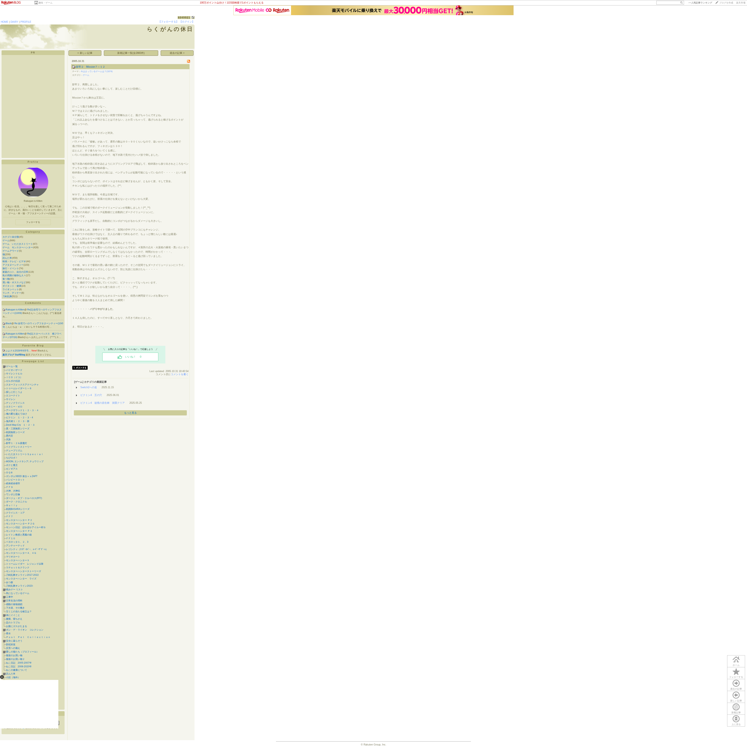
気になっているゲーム (17, 593)
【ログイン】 (187, 21)
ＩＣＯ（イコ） (14, 377)
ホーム (736, 665)
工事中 (9, 597)
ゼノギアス (12, 468)
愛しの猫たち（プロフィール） (22, 651)
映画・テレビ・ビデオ (14, 261)
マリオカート (13, 556)
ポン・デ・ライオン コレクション (24, 629)
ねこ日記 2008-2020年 (19, 666)
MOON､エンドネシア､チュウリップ (25, 461)
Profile (33, 162)
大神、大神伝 (13, 490)
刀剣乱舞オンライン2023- (19, 585)
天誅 (8, 439)
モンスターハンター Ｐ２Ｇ (20, 523)
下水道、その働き (15, 607)
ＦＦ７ (9, 516)
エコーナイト (13, 395)
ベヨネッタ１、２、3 (17, 542)
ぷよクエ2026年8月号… (18, 350)
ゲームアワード (11, 251)
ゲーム (6, 240)
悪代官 (9, 435)
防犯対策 (10, 644)
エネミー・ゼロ (14, 406)
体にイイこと (13, 615)
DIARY (14, 21)
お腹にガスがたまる (16, 626)
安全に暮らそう (14, 640)
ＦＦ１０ (10, 538)
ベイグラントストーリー (19, 447)
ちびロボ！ (12, 457)
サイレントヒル (14, 373)
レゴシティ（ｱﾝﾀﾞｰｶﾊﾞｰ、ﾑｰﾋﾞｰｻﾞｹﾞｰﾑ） (27, 549)
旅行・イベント (11, 268)
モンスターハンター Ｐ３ (19, 531)
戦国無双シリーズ (15, 432)
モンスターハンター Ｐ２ (19, 520)
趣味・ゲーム (46, 2)
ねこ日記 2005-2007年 (19, 662)
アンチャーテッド (15, 545)
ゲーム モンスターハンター (18, 247)
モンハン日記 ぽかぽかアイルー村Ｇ (26, 527)
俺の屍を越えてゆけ (16, 413)
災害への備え (13, 648)
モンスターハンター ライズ (21, 578)
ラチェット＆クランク (17, 567)
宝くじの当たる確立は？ (19, 611)
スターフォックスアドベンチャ (22, 384)
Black (8, 323)
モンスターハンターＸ (17, 560)
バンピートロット (15, 479)
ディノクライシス (15, 403)
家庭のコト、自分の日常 (15, 272)
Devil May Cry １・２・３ (20, 425)
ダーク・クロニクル (16, 501)
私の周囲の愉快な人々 (14, 275)
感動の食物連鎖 (14, 604)
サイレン (10, 399)
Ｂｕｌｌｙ (12, 505)
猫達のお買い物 (14, 655)
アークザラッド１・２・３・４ (22, 410)
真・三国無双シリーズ (17, 428)
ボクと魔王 (12, 465)
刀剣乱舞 (7, 296)
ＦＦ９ (9, 487)
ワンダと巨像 (13, 494)
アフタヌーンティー (13, 265)
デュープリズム (14, 450)
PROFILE (25, 21)
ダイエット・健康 (12, 286)
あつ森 (9, 582)
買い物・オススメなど (14, 282)
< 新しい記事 (84, 53)
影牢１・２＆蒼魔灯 (16, 443)
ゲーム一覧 (12, 366)
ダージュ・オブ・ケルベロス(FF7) (24, 498)
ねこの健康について (16, 670)
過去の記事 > (177, 53)
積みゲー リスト (14, 589)
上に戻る (736, 724)
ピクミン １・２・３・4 (19, 417)
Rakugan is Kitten (15, 309)
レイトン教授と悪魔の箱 (19, 534)
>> (700, 2)
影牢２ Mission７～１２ (90, 66)
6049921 (184, 17)
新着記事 (736, 712)
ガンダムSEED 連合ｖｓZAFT (21, 476)
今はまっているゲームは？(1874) (97, 71)
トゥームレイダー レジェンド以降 (24, 564)
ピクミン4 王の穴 (91, 395)
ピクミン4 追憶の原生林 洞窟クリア (102, 402)
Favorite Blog (33, 345)
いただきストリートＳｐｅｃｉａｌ (24, 454)
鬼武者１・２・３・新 (17, 421)
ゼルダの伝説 (13, 381)
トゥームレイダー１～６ (19, 388)
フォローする (736, 677)
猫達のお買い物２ (15, 659)
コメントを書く (180, 374)
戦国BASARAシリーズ (18, 509)
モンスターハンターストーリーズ (23, 571)
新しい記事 (736, 700)
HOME (4, 21)
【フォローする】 (168, 21)
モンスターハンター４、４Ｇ (21, 553)
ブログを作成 (726, 2)
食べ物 (6, 279)
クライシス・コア (15, 512)
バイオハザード (14, 370)
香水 (8, 633)
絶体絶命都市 (13, 483)
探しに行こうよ (14, 392)
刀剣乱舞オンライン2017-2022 (22, 575)
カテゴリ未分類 (11, 237)
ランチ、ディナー (12, 293)
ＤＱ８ (9, 472)
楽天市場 (740, 2)
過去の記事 (736, 688)
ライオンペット (11, 289)
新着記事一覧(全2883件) (131, 53)
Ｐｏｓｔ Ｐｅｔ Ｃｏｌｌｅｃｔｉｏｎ (28, 637)
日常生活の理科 (14, 600)
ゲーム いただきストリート (18, 244)
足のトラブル (13, 622)
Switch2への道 (88, 387)
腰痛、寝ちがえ (14, 619)
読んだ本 (7, 258)
